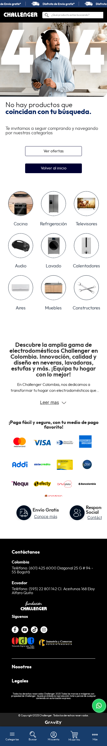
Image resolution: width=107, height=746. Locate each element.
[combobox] (72, 15)
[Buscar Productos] (47, 16)
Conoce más (45, 516)
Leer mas (49, 402)
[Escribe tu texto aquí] (53, 722)
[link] (53, 3)
